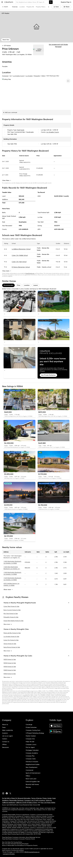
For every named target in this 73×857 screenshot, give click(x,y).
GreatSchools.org (29, 273)
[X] (11, 793)
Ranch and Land (31, 779)
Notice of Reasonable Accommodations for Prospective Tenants (19, 845)
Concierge (29, 724)
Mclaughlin (37, 76)
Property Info (30, 7)
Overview (15, 7)
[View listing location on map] (38, 50)
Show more (7, 624)
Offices (4, 744)
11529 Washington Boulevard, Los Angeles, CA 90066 (12, 579)
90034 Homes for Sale (10, 663)
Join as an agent (7, 736)
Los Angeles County (18, 76)
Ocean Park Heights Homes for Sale (13, 620)
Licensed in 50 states (9, 854)
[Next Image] (33, 301)
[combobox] (32, 2)
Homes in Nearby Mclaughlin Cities (16, 629)
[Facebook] (7, 793)
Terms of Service (36, 798)
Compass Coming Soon (33, 730)
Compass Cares (31, 759)
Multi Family (20, 130)
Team (4, 727)
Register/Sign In (66, 2)
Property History (40, 7)
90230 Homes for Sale (10, 659)
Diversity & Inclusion (32, 761)
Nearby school (46, 267)
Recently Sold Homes (32, 784)
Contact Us (5, 741)
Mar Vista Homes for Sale (11, 613)
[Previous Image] (5, 301)
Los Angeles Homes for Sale (11, 636)
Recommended (8, 285)
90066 (30, 54)
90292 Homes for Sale (10, 673)
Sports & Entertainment (33, 773)
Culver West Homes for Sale (11, 606)
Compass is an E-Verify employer (34, 800)
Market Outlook (31, 736)
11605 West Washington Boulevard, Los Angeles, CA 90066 (11, 568)
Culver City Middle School (20, 255)
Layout (35, 285)
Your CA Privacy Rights (48, 802)
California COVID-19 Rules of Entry (26, 802)
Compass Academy (32, 753)
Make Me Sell (30, 741)
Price (18, 285)
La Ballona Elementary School (21, 249)
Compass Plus (30, 756)
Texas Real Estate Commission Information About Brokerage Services (21, 837)
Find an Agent (30, 747)
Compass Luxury (31, 744)
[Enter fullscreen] (68, 81)
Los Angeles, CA (22, 54)
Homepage (5, 76)
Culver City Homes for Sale (11, 640)
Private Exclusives (31, 727)
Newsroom (5, 747)
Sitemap (28, 787)
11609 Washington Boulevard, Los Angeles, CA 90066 (12, 573)
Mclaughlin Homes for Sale (11, 617)
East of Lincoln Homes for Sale (12, 610)
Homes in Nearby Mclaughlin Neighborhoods (20, 603)
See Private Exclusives (48, 375)
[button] (2, 2)
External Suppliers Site (33, 781)
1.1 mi (65, 267)
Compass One (30, 739)
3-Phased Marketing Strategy (35, 733)
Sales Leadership (7, 730)
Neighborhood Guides (32, 764)
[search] (51, 2)
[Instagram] (4, 793)
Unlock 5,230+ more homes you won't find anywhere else (53, 361)
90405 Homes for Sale (10, 670)
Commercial (29, 770)
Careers (4, 739)
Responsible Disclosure (16, 800)
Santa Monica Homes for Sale (12, 647)
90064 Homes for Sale (10, 666)
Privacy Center (47, 798)
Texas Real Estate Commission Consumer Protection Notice (18, 839)
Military (28, 776)
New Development (31, 767)
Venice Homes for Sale (10, 643)
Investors (5, 733)
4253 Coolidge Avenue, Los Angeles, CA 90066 (11, 584)
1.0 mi (65, 249)
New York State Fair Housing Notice (12, 842)
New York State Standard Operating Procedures (15, 844)
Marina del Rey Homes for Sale (12, 633)
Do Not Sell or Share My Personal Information (16, 798)
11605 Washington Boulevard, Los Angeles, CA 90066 (12, 562)
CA (10, 76)
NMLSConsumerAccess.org (31, 852)
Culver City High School (19, 262)
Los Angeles (29, 76)
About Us (5, 724)
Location (22, 7)
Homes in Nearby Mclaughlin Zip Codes (18, 656)
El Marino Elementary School (21, 267)
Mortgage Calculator (32, 750)
